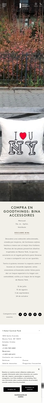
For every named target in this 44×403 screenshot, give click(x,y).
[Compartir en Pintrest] (35, 314)
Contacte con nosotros (17, 357)
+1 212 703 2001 (9, 348)
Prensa (25, 360)
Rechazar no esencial (29, 388)
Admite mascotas (9, 363)
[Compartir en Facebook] (20, 314)
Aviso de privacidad (19, 382)
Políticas (6, 360)
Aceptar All (12, 389)
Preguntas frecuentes (32, 363)
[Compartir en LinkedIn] (40, 314)
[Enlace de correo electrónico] (30, 314)
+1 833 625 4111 (8, 354)
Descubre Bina (22, 233)
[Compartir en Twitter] (25, 314)
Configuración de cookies (21, 395)
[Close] (39, 369)
